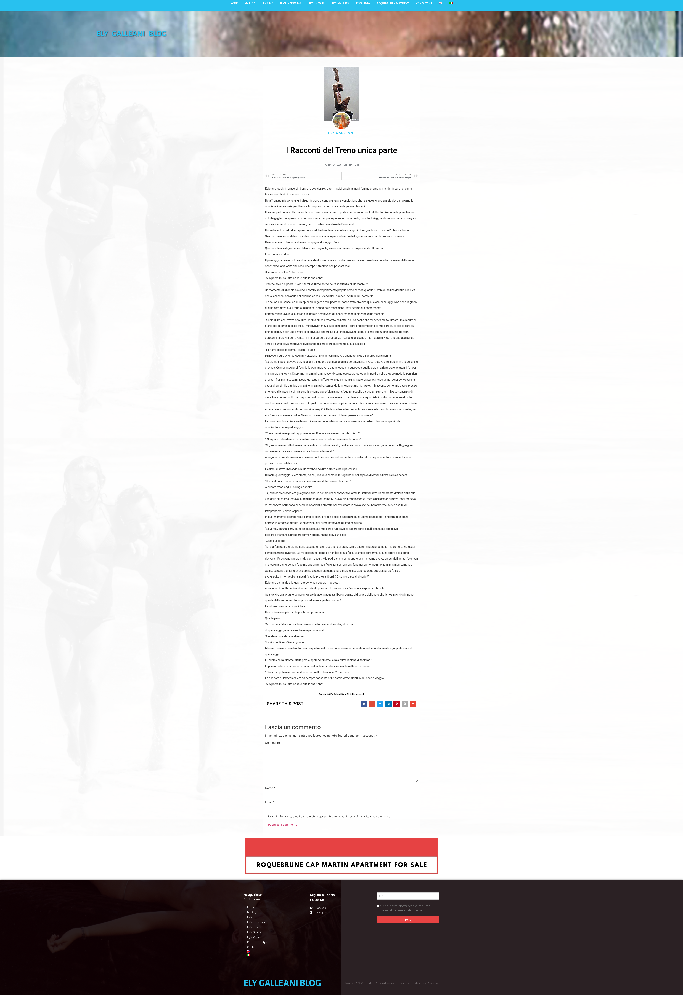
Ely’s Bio (268, 3)
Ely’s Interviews (291, 3)
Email (270, 802)
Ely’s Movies (317, 3)
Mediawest (433, 983)
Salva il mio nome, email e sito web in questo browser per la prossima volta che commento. (329, 816)
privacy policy (403, 983)
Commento (272, 742)
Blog (357, 164)
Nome (270, 788)
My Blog (250, 3)
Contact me (424, 3)
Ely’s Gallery (340, 3)
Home (234, 3)
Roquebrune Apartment (393, 3)
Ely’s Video (363, 3)
